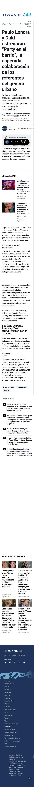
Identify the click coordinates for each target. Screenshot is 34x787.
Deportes (7, 698)
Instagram (10, 662)
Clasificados (8, 735)
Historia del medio (10, 747)
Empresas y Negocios (11, 709)
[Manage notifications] (29, 778)
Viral (5, 721)
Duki (12, 387)
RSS (5, 744)
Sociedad (7, 692)
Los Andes (4, 23)
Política (6, 687)
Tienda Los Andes (10, 732)
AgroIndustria (8, 715)
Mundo (6, 704)
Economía (7, 689)
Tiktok (15, 662)
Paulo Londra (21, 387)
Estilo (6, 712)
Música (6, 390)
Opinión (7, 707)
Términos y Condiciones (12, 738)
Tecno (6, 718)
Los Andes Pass (9, 729)
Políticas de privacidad (12, 741)
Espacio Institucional (11, 724)
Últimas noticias (9, 684)
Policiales (7, 695)
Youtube (24, 662)
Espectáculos (13, 24)
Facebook (5, 662)
